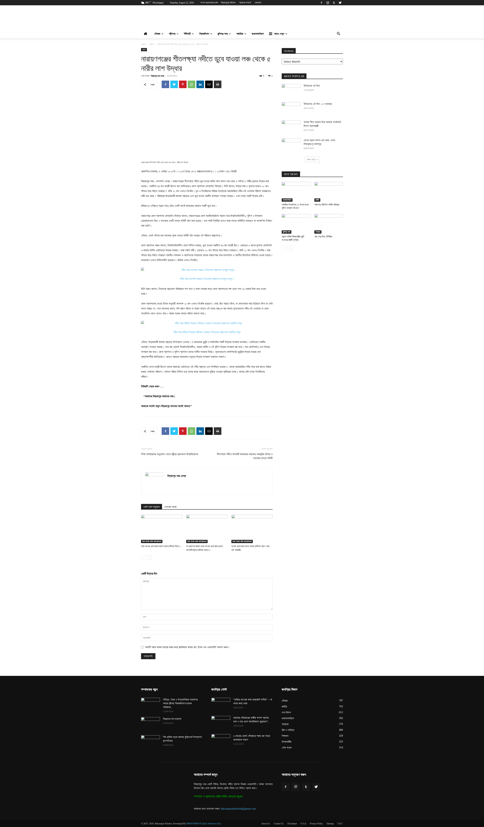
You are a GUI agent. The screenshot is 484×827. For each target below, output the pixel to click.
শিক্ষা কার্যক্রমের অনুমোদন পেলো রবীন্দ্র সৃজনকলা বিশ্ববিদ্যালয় (169, 454)
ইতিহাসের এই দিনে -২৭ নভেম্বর (318, 104)
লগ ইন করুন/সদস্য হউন (209, 2)
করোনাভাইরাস (258, 33)
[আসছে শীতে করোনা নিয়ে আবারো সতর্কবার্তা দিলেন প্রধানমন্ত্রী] (291, 127)
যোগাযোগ (257, 2)
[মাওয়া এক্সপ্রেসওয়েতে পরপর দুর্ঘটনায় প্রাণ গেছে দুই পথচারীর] (252, 529)
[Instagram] (327, 2)
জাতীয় (317, 200)
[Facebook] (321, 2)
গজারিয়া (239, 33)
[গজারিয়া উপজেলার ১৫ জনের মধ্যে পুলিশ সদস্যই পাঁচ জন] (296, 192)
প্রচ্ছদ (143, 44)
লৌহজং (157, 33)
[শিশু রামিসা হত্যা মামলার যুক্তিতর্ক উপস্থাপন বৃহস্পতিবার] (150, 741)
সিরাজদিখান (204, 33)
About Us (265, 823)
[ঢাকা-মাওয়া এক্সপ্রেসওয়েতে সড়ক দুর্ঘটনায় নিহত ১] (161, 529)
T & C (340, 823)
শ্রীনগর (172, 33)
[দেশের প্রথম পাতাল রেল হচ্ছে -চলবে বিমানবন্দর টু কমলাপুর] (291, 145)
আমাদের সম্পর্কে (245, 2)
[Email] (209, 84)
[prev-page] (143, 557)
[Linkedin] (200, 84)
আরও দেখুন (279, 33)
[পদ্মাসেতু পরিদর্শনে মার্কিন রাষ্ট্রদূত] (328, 192)
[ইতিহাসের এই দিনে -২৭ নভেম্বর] (291, 108)
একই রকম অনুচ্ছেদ (151, 506)
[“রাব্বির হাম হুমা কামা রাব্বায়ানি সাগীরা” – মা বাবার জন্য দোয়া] (220, 704)
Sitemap (330, 823)
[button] (338, 34)
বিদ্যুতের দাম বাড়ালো (172, 718)
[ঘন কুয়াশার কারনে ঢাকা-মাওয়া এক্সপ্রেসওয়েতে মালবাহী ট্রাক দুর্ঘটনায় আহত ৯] (206, 529)
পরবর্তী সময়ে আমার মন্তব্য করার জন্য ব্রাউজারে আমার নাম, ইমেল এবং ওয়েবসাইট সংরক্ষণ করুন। (187, 647)
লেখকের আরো (170, 506)
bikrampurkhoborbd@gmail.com (238, 808)
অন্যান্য (318, 232)
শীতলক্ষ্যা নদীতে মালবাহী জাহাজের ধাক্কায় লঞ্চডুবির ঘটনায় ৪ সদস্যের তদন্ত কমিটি (245, 456)
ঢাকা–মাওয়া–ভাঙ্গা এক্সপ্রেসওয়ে (151, 541)
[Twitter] (340, 2)
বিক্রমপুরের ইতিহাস (228, 2)
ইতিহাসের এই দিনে (312, 85)
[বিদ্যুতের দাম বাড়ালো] (150, 723)
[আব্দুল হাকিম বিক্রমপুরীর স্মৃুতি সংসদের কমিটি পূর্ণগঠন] (296, 224)
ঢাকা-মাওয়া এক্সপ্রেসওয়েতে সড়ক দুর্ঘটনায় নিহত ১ (161, 546)
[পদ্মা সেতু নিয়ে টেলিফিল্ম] (328, 224)
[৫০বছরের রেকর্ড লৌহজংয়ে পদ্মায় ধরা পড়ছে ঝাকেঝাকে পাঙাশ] (220, 740)
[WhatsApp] (191, 84)
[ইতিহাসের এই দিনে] (291, 90)
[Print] (217, 84)
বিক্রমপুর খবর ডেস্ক (157, 75)
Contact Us (279, 823)
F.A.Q (303, 823)
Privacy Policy (316, 823)
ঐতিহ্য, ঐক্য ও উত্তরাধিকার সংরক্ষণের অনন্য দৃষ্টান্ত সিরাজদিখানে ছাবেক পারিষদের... (180, 703)
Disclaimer (292, 823)
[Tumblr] (334, 2)
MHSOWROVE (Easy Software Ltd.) (203, 823)
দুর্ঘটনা (151, 44)
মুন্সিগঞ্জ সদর (223, 33)
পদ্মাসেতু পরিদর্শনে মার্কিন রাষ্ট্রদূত (326, 204)
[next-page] (149, 557)
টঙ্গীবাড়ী (187, 33)
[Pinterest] (183, 84)
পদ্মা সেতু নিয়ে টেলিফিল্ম (323, 236)
